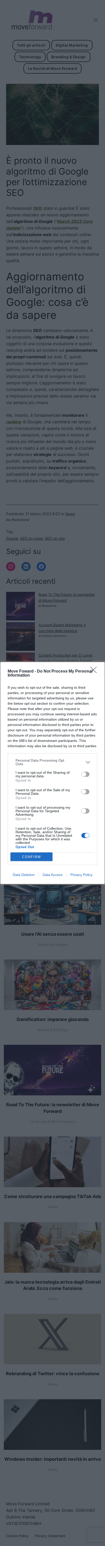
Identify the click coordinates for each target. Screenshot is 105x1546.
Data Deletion (24, 875)
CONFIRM (31, 857)
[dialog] (52, 773)
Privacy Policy (81, 875)
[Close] (95, 671)
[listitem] (52, 762)
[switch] (85, 774)
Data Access (52, 875)
